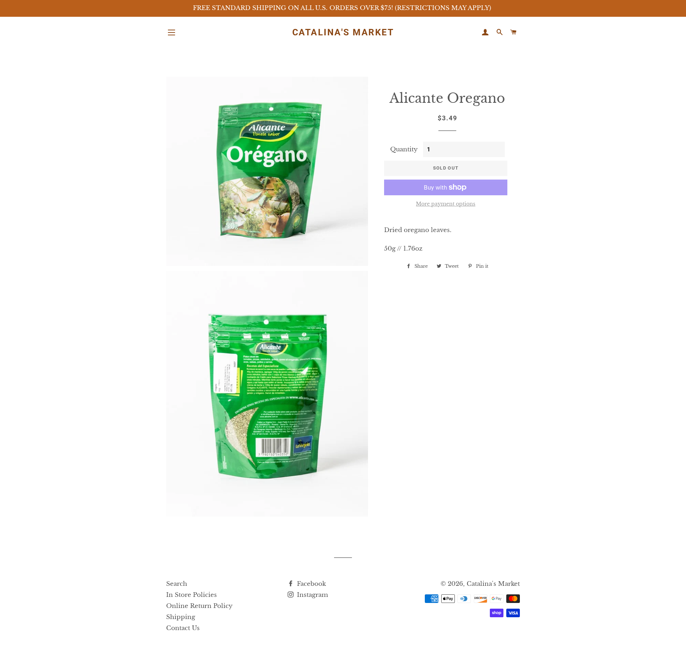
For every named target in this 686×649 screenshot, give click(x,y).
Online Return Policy (199, 606)
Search (176, 584)
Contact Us (183, 628)
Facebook (310, 584)
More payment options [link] (445, 204)
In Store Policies (191, 595)
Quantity (404, 149)
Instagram (311, 595)
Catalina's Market (343, 32)
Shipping (180, 617)
